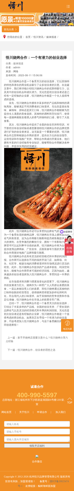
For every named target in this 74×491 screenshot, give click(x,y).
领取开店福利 (37, 445)
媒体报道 (18, 63)
